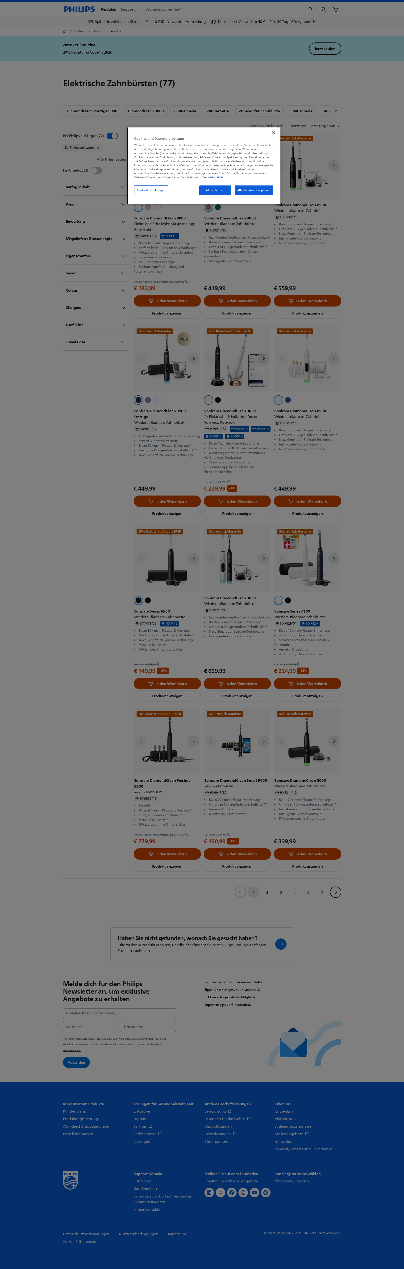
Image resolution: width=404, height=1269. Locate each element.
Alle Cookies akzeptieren (254, 190)
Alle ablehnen (215, 190)
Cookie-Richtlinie (213, 177)
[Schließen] (274, 132)
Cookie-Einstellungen (151, 190)
